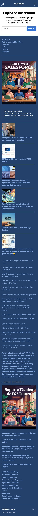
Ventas (15, 377)
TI (8, 377)
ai (20, 353)
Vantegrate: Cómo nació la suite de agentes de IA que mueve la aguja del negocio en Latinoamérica (16, 182)
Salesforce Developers (10, 499)
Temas (4, 377)
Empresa (26, 358)
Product (20, 369)
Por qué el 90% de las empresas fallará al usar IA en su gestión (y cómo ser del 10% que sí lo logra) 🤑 (17, 251)
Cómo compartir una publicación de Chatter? (18, 319)
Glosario (5, 49)
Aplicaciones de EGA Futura (12, 42)
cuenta (21, 356)
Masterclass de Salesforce (12, 488)
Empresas (5, 361)
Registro (23, 371)
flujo (20, 361)
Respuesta (31, 371)
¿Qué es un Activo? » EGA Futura (13, 324)
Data (32, 356)
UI (11, 377)
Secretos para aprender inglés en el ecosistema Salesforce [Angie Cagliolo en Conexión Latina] (17, 206)
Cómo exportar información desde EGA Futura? (18, 314)
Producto (28, 369)
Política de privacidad (8, 512)
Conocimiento (12, 356)
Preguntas (6, 369)
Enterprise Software (9, 477)
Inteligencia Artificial (10, 485)
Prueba (12, 371)
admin (4, 353)
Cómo (27, 355)
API (27, 353)
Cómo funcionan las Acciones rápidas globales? (19, 295)
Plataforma (27, 366)
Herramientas (7, 364)
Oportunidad (14, 366)
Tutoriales (5, 44)
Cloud (4, 356)
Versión (21, 377)
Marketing (29, 364)
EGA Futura (19, 4)
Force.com (26, 361)
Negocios (5, 366)
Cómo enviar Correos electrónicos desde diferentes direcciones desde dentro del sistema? (16, 308)
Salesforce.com (18, 374)
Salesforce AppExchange (11, 496)
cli (33, 353)
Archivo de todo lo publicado (13, 382)
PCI (21, 366)
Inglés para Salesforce (10, 483)
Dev (9, 359)
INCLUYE (16, 364)
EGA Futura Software (10, 474)
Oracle (4, 491)
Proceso (13, 369)
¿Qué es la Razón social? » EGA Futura (15, 328)
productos (6, 371)
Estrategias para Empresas (12, 480)
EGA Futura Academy (10, 472)
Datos (4, 358)
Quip (18, 371)
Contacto (5, 52)
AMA (23, 353)
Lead (22, 364)
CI (30, 353)
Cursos (4, 47)
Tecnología (29, 374)
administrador (13, 353)
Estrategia (14, 361)
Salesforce (6, 374)
